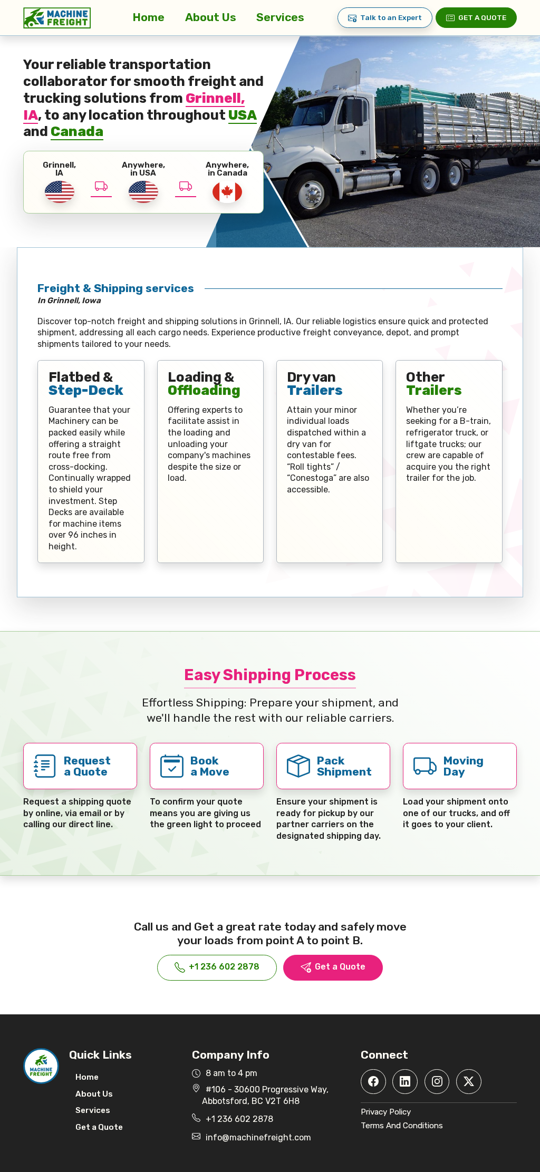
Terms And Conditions (402, 1125)
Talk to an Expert (391, 17)
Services (280, 17)
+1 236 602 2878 (224, 967)
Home (148, 17)
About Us (210, 17)
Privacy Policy (386, 1112)
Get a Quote (482, 17)
